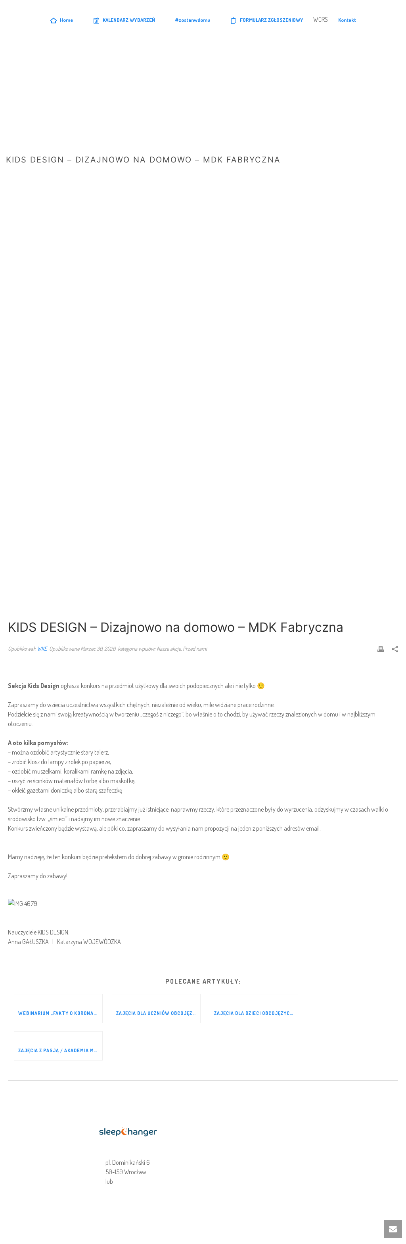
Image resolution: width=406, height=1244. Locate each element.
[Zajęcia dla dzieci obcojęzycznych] (254, 999)
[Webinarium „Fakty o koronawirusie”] (58, 999)
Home (66, 20)
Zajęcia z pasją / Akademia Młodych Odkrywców (60, 1050)
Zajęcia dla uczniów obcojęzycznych (158, 1013)
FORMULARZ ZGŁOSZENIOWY (271, 20)
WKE (42, 648)
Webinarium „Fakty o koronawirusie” (60, 1013)
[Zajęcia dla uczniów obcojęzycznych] (156, 999)
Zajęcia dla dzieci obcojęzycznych (256, 1013)
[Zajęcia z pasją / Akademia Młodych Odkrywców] (58, 1036)
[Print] (380, 648)
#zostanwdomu (192, 20)
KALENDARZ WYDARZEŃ (129, 20)
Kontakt (347, 20)
